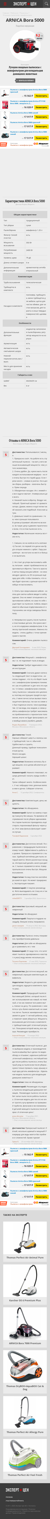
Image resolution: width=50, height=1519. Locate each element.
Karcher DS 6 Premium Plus (25, 1300)
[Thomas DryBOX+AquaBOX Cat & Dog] (25, 1366)
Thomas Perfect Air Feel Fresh (25, 1475)
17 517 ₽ (27, 138)
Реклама (9, 1497)
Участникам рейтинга (15, 1501)
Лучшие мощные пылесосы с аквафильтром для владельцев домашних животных (25, 71)
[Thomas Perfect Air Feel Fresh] (25, 1455)
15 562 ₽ (27, 95)
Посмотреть (41, 96)
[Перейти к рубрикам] (5, 4)
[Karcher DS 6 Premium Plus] (25, 1280)
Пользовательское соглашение (16, 1509)
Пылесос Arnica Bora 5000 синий (24, 113)
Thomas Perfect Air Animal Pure (25, 1257)
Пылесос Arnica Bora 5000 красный (25, 122)
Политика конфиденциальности (20, 1510)
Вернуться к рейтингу (25, 80)
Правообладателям (18, 1513)
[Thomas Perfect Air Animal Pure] (25, 1238)
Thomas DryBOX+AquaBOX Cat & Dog (25, 1388)
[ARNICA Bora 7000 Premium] (25, 1323)
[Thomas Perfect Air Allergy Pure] (25, 1412)
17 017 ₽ (27, 116)
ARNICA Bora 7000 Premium (25, 1343)
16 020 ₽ (27, 107)
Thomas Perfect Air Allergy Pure (25, 1432)
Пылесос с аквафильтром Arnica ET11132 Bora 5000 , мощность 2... (27, 102)
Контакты (32, 1506)
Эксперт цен (25, 4)
